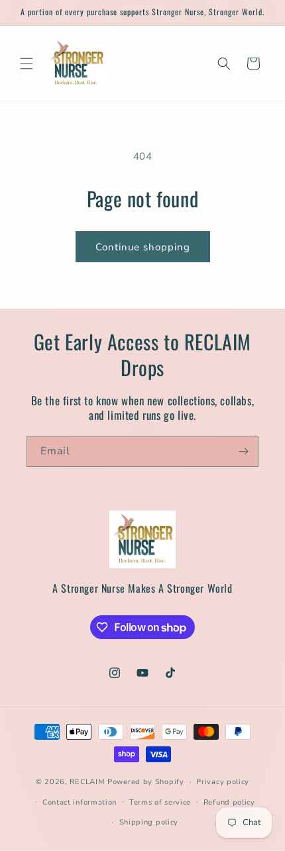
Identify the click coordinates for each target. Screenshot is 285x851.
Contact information (79, 802)
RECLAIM (87, 782)
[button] (26, 63)
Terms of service (160, 802)
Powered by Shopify (145, 782)
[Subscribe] (243, 451)
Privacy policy (222, 782)
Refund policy (229, 802)
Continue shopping (142, 247)
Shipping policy (149, 822)
